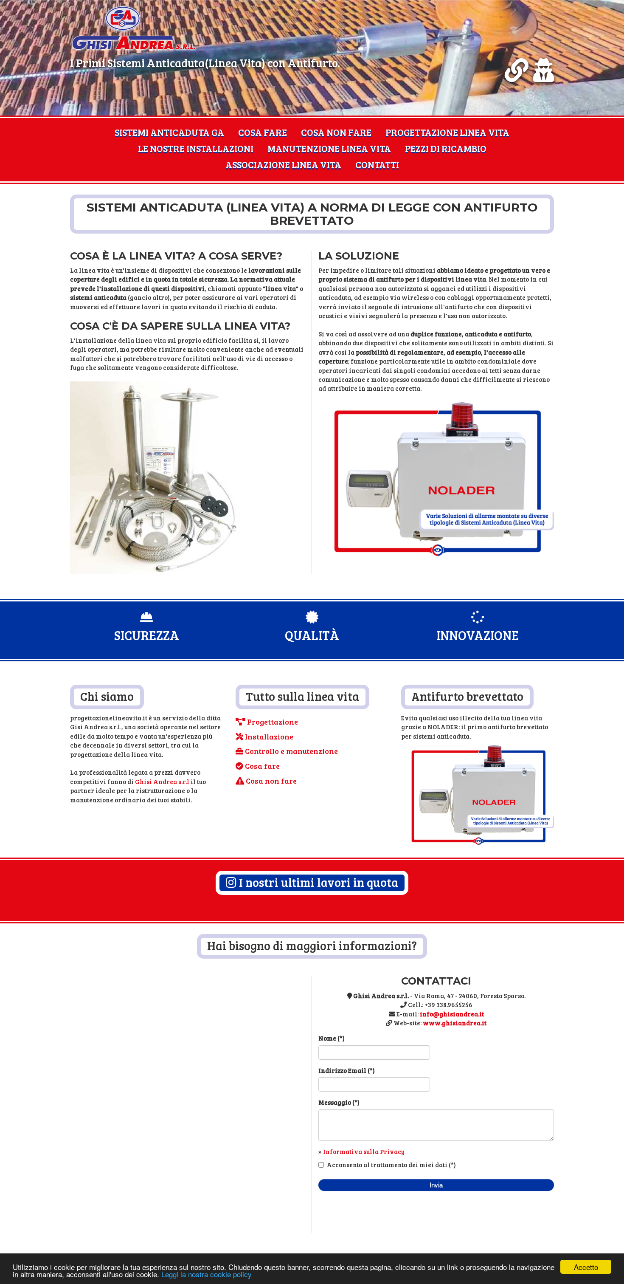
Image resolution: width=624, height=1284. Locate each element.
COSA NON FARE (336, 132)
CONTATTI (377, 164)
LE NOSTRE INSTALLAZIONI (195, 148)
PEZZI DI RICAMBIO (445, 148)
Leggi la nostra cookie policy (206, 1274)
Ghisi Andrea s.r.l (163, 781)
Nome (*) (331, 1038)
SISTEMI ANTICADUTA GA (169, 132)
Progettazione (271, 722)
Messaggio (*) (339, 1102)
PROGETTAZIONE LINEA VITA (447, 132)
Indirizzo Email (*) (346, 1070)
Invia (436, 1184)
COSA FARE (262, 132)
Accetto (586, 1266)
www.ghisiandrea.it (454, 1023)
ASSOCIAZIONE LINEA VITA (283, 164)
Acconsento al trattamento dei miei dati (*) (391, 1164)
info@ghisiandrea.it (452, 1014)
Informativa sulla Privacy (364, 1151)
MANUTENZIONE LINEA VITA (329, 148)
